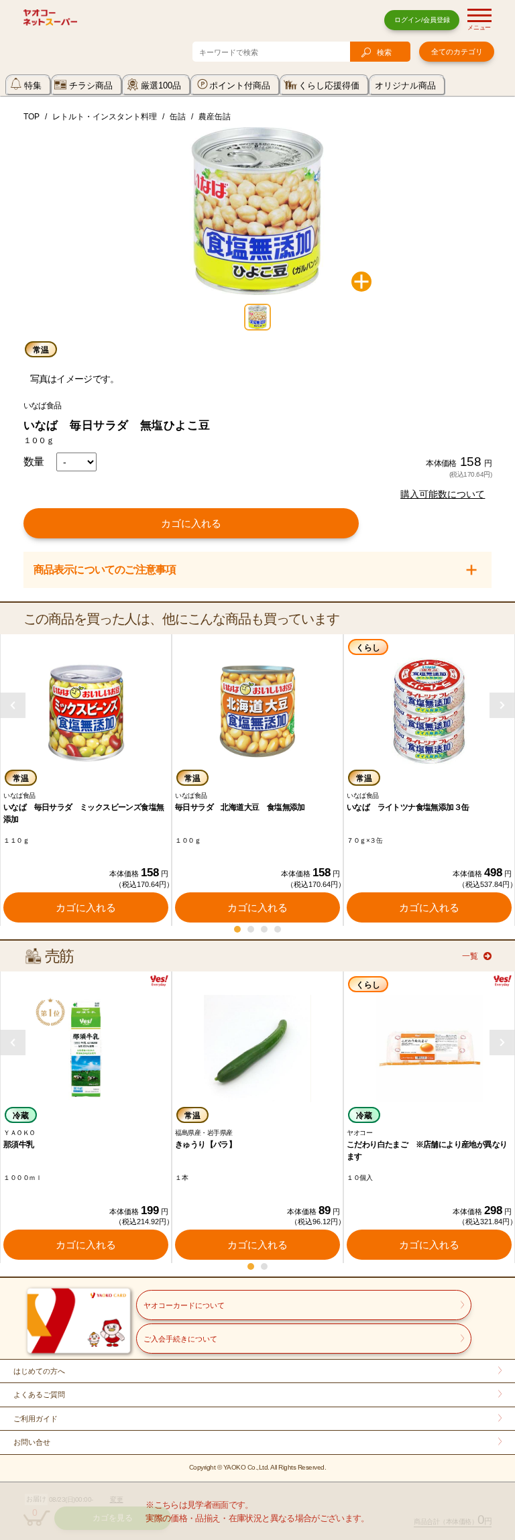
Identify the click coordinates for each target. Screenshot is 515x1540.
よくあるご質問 (39, 1394)
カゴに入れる (191, 523)
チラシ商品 (91, 85)
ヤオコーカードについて (184, 1305)
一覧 (470, 956)
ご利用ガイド (35, 1419)
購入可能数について (442, 494)
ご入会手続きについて (180, 1339)
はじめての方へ (39, 1371)
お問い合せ (31, 1442)
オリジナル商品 (405, 85)
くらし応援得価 (328, 85)
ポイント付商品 (239, 85)
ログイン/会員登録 (422, 19)
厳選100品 (161, 85)
